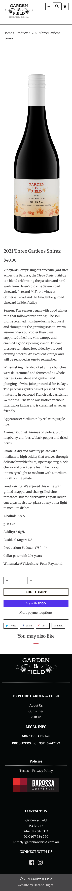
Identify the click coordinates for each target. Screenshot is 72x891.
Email (60, 625)
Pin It (44, 625)
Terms (24, 771)
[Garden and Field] (19, 12)
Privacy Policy (42, 771)
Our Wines (36, 711)
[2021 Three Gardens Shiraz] (36, 145)
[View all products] (36, 673)
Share (29, 625)
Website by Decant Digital (36, 885)
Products (22, 33)
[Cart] (64, 6)
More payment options (36, 613)
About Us (36, 705)
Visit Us (36, 717)
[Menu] (48, 6)
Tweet (12, 625)
